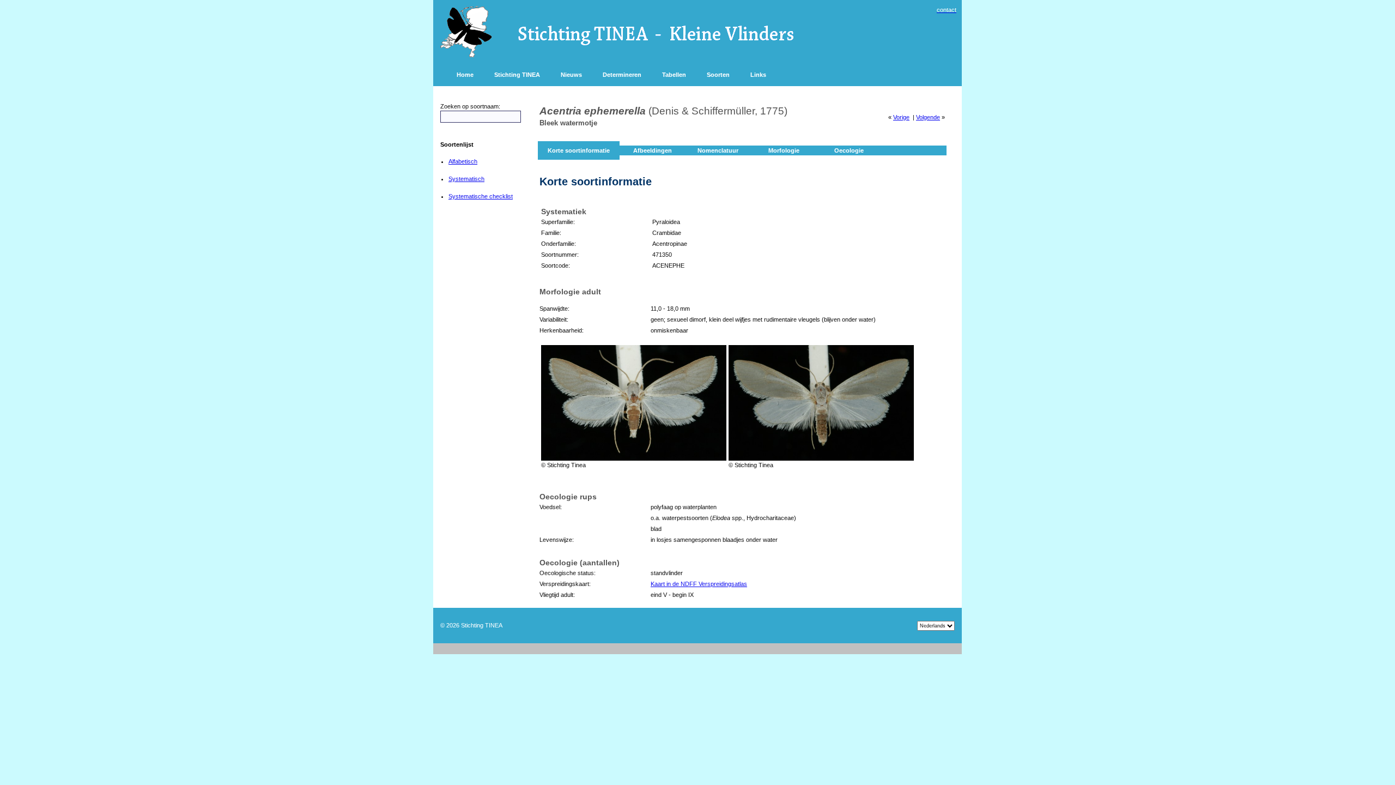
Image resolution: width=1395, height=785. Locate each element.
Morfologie (783, 150)
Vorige (901, 117)
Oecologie (849, 150)
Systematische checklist (480, 196)
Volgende (928, 117)
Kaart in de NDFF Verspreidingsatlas (699, 584)
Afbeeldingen (652, 150)
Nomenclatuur (718, 150)
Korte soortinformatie (579, 150)
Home (465, 74)
